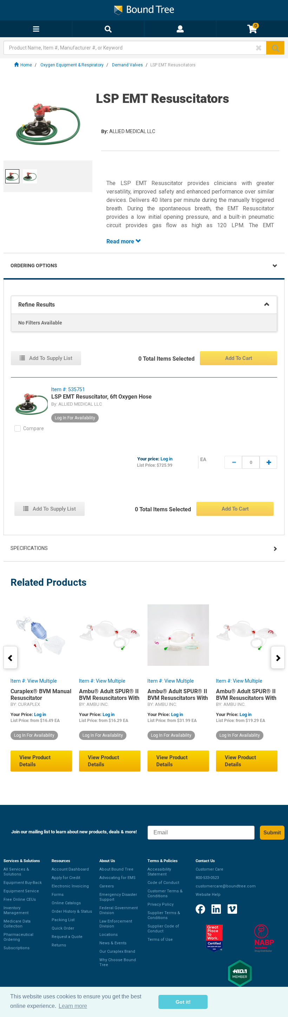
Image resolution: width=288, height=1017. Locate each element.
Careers (106, 886)
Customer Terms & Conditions (165, 893)
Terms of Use (160, 939)
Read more (121, 241)
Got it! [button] (183, 1002)
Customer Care (209, 869)
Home (26, 65)
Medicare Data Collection (17, 924)
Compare (33, 428)
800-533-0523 (207, 877)
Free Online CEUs (20, 899)
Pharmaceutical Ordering (18, 937)
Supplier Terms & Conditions (164, 915)
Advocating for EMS (117, 877)
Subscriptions (17, 948)
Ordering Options (34, 265)
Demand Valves (127, 65)
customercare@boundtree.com (226, 886)
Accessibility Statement (159, 872)
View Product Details (35, 761)
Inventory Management (16, 910)
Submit (272, 832)
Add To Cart (238, 358)
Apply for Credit (66, 877)
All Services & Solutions (16, 872)
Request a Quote (67, 936)
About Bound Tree (116, 869)
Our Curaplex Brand (117, 951)
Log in (166, 458)
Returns (59, 945)
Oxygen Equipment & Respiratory (72, 65)
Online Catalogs (66, 903)
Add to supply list (50, 358)
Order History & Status (72, 911)
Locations (108, 934)
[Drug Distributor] (263, 938)
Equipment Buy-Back (23, 882)
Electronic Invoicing (70, 886)
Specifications (29, 548)
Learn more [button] (73, 1006)
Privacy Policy (161, 904)
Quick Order (63, 928)
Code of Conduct (163, 882)
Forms (58, 894)
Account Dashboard (70, 869)
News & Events (112, 943)
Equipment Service (21, 891)
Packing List (63, 920)
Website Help (208, 894)
